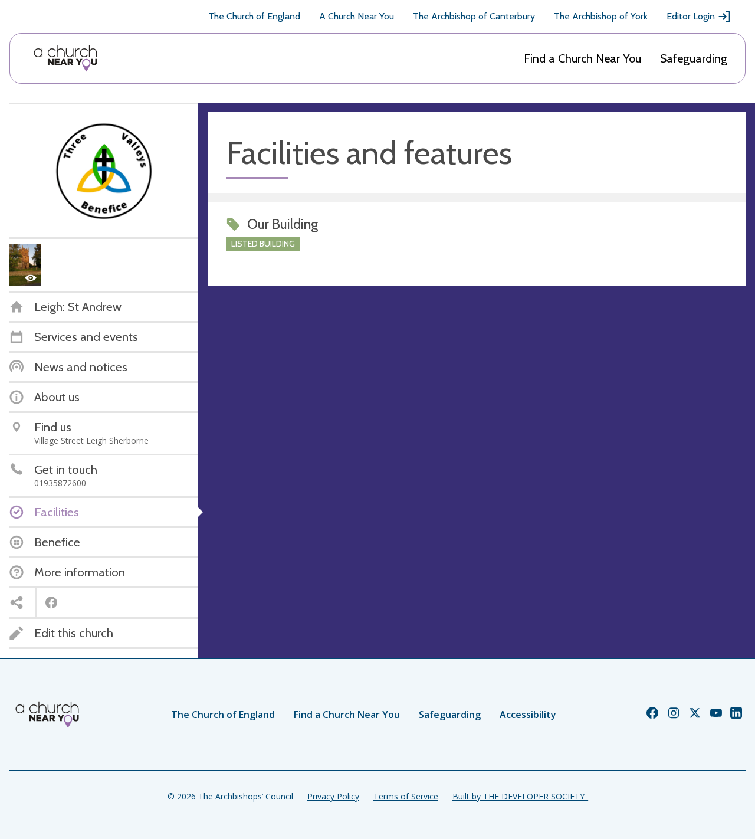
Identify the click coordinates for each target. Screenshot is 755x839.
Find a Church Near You (582, 58)
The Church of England (254, 16)
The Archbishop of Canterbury (474, 16)
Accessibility (528, 714)
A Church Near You (356, 16)
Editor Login (691, 16)
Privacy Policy (333, 796)
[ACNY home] (65, 58)
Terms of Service (405, 796)
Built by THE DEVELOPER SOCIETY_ (520, 796)
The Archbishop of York (601, 16)
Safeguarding (693, 58)
